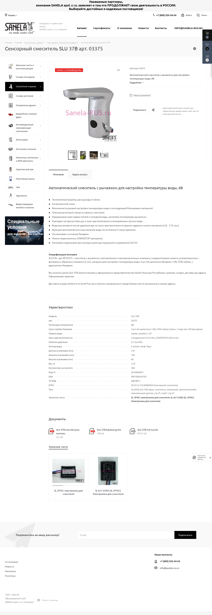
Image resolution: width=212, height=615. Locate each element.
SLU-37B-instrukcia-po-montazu (68, 431)
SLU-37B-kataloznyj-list (109, 429)
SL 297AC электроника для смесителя (150, 397)
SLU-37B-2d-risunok (147, 429)
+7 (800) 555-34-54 (166, 15)
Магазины (10, 571)
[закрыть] (210, 457)
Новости (9, 566)
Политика (10, 575)
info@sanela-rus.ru (169, 567)
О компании (11, 561)
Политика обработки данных (202, 457)
